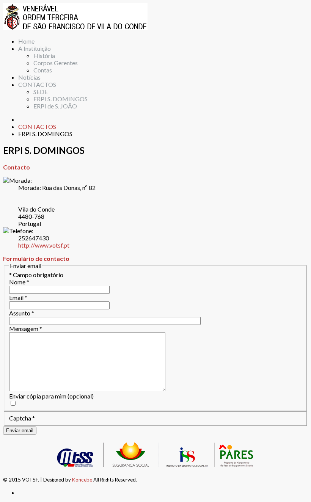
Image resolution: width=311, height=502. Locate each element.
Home (26, 41)
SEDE (40, 91)
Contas (42, 70)
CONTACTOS (37, 84)
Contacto (16, 167)
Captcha (22, 418)
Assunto (21, 313)
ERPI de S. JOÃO (55, 106)
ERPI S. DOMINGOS (60, 98)
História (44, 55)
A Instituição (34, 48)
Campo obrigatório (36, 274)
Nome (19, 282)
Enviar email (19, 430)
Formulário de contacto (36, 258)
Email (18, 297)
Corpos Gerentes (55, 62)
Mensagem (25, 328)
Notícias (29, 77)
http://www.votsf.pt (43, 245)
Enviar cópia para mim (37, 396)
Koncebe (82, 480)
